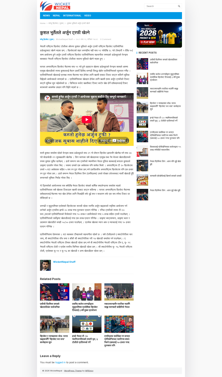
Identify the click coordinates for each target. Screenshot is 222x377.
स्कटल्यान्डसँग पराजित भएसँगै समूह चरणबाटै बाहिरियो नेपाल (117, 305)
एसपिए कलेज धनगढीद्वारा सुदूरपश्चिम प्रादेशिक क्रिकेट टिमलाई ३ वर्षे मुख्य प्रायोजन (85, 307)
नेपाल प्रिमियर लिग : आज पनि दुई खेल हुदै (165, 163)
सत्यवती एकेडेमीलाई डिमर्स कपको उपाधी (165, 175)
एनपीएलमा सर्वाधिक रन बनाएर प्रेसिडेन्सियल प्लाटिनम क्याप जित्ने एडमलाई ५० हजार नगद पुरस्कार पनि (117, 340)
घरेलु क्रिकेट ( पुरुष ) (56, 23)
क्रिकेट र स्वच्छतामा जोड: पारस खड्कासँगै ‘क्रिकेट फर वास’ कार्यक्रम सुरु (54, 339)
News (46, 15)
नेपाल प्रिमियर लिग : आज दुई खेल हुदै (165, 190)
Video (87, 15)
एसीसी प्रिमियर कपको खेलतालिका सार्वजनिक (50, 305)
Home (42, 23)
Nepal (56, 15)
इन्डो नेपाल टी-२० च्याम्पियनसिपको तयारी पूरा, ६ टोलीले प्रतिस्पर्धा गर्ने (85, 339)
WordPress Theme (73, 370)
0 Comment (105, 39)
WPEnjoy (89, 370)
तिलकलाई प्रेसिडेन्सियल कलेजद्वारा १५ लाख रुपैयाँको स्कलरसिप (165, 148)
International (72, 15)
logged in (60, 362)
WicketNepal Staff (64, 39)
